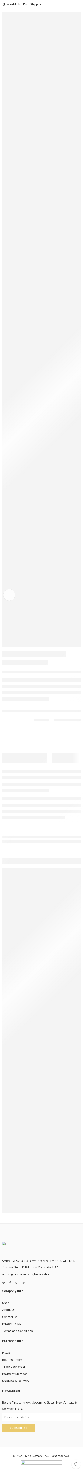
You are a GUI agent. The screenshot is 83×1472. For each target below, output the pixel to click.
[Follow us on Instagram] (24, 1283)
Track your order (13, 1367)
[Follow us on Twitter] (3, 1283)
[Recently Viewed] (76, 1464)
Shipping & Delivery (15, 1381)
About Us (8, 1310)
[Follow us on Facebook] (10, 1283)
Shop (5, 1303)
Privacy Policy (11, 1324)
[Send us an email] (16, 1283)
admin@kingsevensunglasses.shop (26, 1274)
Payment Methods (14, 1374)
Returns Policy (12, 1360)
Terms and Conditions (17, 1331)
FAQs (6, 1353)
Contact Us (9, 1317)
